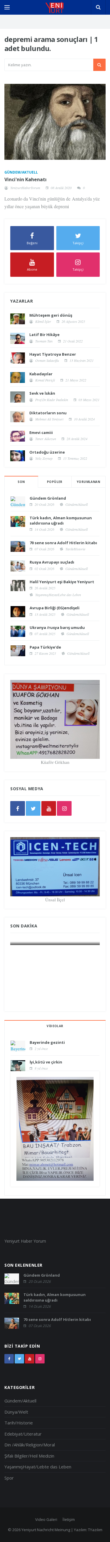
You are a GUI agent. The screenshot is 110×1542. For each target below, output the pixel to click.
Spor (9, 1478)
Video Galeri (46, 1519)
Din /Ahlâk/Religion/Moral (29, 1445)
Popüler (54, 482)
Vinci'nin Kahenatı (25, 179)
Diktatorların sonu (48, 412)
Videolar (55, 1026)
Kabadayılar (41, 373)
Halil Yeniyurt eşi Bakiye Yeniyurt (62, 581)
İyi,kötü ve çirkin (46, 1062)
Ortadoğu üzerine (47, 452)
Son (21, 482)
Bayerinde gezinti (47, 1042)
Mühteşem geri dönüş (50, 315)
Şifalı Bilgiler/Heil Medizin (29, 1456)
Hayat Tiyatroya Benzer (52, 354)
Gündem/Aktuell (21, 172)
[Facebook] (17, 808)
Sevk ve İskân (42, 393)
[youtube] (48, 808)
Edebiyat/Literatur (23, 1434)
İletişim (68, 1519)
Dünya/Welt (16, 1412)
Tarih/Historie (75, 549)
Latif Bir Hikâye (44, 334)
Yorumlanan (88, 482)
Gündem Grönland (48, 498)
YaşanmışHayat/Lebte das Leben (58, 594)
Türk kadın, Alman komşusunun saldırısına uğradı (61, 520)
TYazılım (95, 1529)
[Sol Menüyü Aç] (7, 7)
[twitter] (33, 808)
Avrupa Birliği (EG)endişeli (54, 607)
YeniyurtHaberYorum (25, 187)
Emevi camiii (41, 432)
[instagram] (64, 808)
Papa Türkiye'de (45, 647)
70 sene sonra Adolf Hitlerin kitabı (63, 542)
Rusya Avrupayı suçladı (52, 562)
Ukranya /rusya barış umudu (57, 627)
